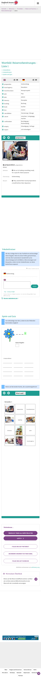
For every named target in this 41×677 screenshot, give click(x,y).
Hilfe (35, 669)
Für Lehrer (5, 672)
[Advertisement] (20, 36)
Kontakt (19, 672)
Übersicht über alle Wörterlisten (20, 533)
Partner (20, 675)
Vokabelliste (6, 70)
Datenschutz (35, 672)
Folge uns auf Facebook (20, 561)
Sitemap (12, 672)
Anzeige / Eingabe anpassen (33, 268)
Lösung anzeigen (11, 291)
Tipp (5, 291)
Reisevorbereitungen (6, 10)
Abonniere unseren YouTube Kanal (21, 554)
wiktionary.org (35, 567)
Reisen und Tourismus (31, 8)
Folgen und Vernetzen (15, 669)
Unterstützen (27, 669)
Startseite (3, 8)
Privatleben (20, 8)
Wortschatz (12, 8)
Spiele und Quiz (7, 74)
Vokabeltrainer (7, 72)
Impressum (26, 672)
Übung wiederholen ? (11, 298)
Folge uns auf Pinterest (20, 546)
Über (6, 669)
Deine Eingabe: (20, 342)
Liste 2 (19, 538)
